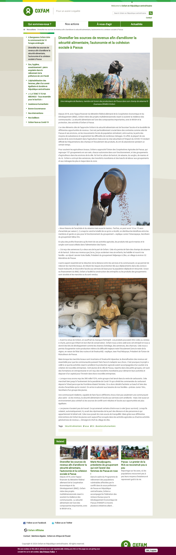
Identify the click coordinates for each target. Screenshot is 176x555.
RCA (92, 426)
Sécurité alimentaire (73, 426)
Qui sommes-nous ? (39, 24)
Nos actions (72, 24)
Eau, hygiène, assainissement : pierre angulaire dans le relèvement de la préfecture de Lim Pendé (38, 70)
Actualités (136, 24)
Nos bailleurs (33, 118)
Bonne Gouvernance (37, 109)
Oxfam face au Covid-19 (38, 122)
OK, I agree (151, 550)
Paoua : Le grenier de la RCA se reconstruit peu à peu (134, 464)
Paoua (86, 426)
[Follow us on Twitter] (53, 523)
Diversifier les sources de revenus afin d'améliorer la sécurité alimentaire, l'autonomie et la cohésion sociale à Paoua (73, 467)
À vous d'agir (104, 24)
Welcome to (131, 6)
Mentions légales (38, 536)
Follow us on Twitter (63, 523)
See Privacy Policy (47, 552)
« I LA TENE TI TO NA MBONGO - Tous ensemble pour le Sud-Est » (39, 97)
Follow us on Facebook (36, 523)
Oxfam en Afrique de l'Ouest (59, 536)
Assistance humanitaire (38, 104)
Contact (149, 18)
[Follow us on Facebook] (25, 523)
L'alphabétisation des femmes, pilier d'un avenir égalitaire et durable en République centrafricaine (39, 84)
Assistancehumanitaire (106, 426)
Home (24, 29)
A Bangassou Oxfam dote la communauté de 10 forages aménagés (39, 40)
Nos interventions (35, 113)
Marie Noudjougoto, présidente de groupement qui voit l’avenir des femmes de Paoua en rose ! (104, 467)
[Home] (36, 11)
